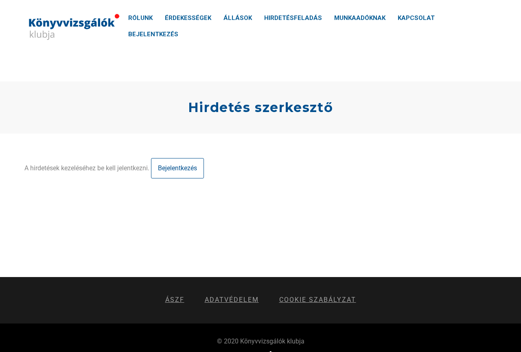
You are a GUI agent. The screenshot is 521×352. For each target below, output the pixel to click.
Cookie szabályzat (317, 300)
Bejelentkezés (153, 34)
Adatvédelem (232, 300)
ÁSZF (174, 300)
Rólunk (140, 18)
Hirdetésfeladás (293, 18)
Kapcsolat (416, 18)
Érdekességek (188, 18)
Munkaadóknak (359, 18)
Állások (237, 18)
